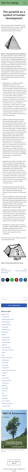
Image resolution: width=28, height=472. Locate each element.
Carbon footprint (6, 322)
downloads (4, 395)
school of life (5, 365)
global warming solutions (8, 319)
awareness (4, 344)
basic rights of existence (8, 350)
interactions (4, 372)
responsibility (5, 388)
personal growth (6, 337)
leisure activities (6, 400)
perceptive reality (6, 406)
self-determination (6, 342)
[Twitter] (7, 280)
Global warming (5, 314)
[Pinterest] (16, 280)
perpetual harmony (6, 380)
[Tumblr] (25, 280)
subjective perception (7, 403)
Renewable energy (6, 324)
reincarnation (5, 362)
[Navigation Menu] (25, 3)
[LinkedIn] (21, 280)
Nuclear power (4, 332)
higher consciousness (7, 357)
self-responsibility (6, 347)
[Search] (25, 299)
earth (3, 355)
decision (4, 375)
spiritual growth (5, 360)
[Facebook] (3, 280)
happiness (4, 385)
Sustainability (5, 327)
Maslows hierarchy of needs (9, 370)
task (3, 393)
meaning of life (5, 367)
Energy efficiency (6, 329)
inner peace (5, 390)
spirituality (3, 334)
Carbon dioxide (5, 316)
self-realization (5, 378)
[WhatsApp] (12, 280)
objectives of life (6, 339)
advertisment (5, 398)
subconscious (5, 383)
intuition (4, 352)
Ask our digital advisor (14, 305)
